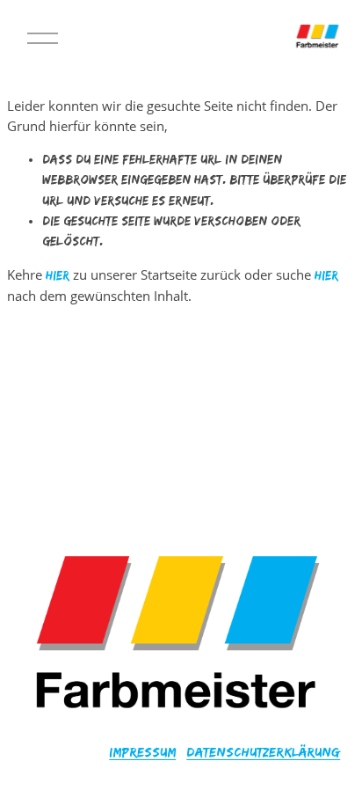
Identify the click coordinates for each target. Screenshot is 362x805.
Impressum (142, 751)
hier (57, 275)
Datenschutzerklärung (263, 751)
